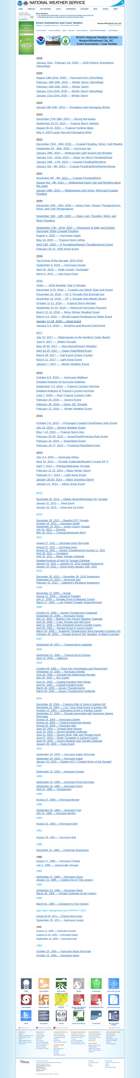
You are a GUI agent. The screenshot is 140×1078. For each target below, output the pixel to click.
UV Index (56, 1051)
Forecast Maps (96, 991)
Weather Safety (95, 1032)
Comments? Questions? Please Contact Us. (47, 1074)
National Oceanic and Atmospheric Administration (49, 1062)
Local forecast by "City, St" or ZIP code (25, 13)
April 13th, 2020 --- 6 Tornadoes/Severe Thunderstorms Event (74, 244)
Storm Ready (92, 1039)
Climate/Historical (61, 1032)
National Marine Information (78, 1035)
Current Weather (43, 991)
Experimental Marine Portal (78, 1044)
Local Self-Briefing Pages (96, 1007)
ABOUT (115, 9)
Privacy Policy (26, 48)
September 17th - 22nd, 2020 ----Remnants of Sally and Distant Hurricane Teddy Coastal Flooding (75, 229)
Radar (64, 30)
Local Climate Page (59, 1034)
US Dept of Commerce (42, 1061)
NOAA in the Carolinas (94, 1048)
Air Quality (56, 1053)
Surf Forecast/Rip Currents (114, 1024)
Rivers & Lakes (61, 991)
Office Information (113, 1032)
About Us (107, 1066)
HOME (21, 9)
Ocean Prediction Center (77, 1042)
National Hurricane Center (25, 1042)
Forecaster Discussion (113, 1007)
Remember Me (26, 41)
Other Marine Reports (59, 1055)
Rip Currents (22, 1044)
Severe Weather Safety (95, 1037)
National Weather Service (42, 1064)
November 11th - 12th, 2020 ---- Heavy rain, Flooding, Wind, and (76, 216)
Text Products (44, 1023)
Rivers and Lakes (82, 30)
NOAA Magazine (93, 1047)
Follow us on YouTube (61, 1027)
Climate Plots (57, 1040)
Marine (26, 1023)
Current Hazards (41, 30)
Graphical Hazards (43, 1007)
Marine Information (78, 1032)
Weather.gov (39, 25)
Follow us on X (24, 1027)
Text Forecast (39, 1040)
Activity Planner (40, 1037)
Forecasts (71, 30)
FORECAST (31, 9)
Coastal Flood (96, 1023)
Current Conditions (54, 30)
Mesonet (56, 1047)
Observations (59, 1045)
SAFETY (58, 9)
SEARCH (105, 9)
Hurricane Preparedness (95, 1034)
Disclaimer (91, 1061)
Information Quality (93, 1062)
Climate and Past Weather (98, 30)
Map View (61, 1007)
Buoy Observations (58, 1048)
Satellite (78, 991)
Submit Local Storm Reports (26, 1035)
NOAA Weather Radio (112, 1039)
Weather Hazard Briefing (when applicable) (79, 1008)
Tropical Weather (26, 1007)
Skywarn (61, 1023)
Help (90, 1064)
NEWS (95, 9)
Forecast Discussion (41, 1045)
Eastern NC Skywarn (111, 1040)
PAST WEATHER (45, 9)
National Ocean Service (95, 1045)
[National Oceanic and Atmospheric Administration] (19, 3)
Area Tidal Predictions (76, 1040)
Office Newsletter (110, 1034)
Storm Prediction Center (25, 1040)
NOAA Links (93, 1043)
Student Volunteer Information (110, 1036)
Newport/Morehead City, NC (51, 25)
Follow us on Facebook (44, 1027)
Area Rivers (57, 1050)
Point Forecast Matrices (42, 1044)
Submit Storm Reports (78, 1023)
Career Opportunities (110, 1067)
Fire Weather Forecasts (42, 1048)
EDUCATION (84, 9)
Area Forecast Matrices (42, 1042)
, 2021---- (66, 178)
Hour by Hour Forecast (113, 991)
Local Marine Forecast (77, 1034)
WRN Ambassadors (111, 1044)
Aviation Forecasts (41, 1047)
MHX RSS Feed (115, 1027)
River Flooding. (45, 220)
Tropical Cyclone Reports (60, 1042)
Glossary (91, 1066)
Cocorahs (108, 1042)
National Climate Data (59, 1035)
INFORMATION (70, 9)
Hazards (22, 1032)
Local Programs (113, 30)
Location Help (23, 19)
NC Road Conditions (94, 1035)
